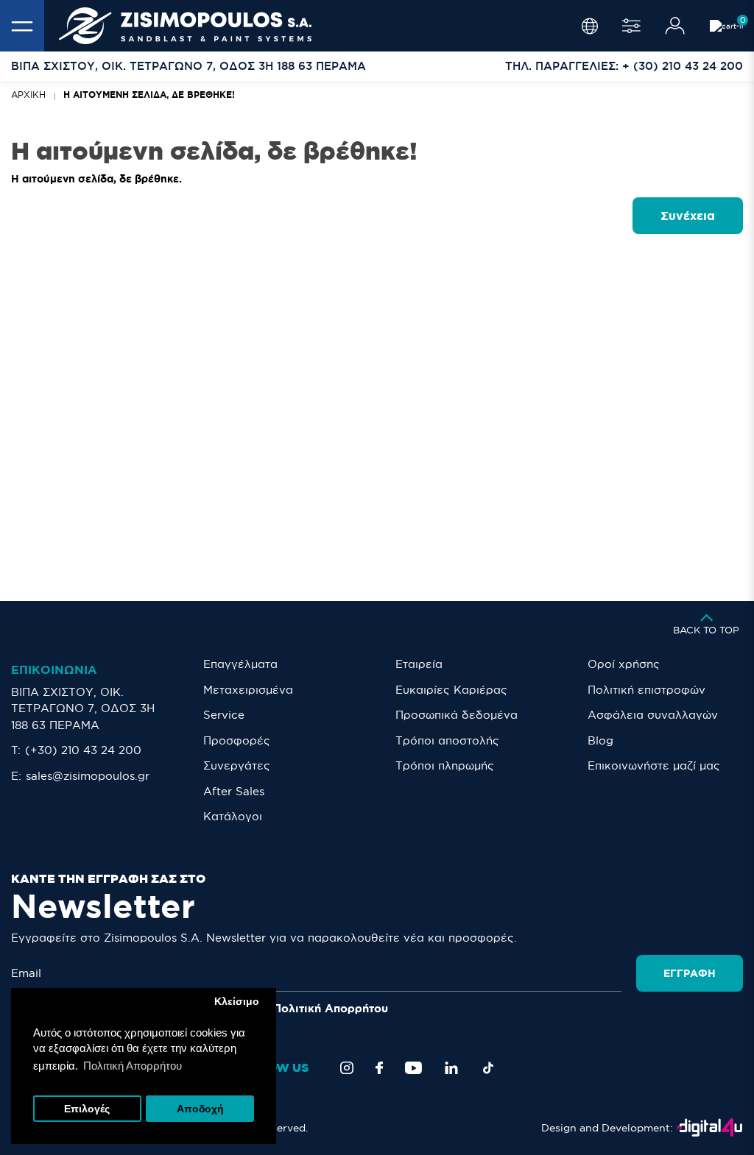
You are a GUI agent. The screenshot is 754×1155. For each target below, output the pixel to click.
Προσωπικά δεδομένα (456, 714)
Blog (600, 740)
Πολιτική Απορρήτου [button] (132, 1065)
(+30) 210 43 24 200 (83, 750)
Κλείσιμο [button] (236, 1001)
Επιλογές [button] (87, 1109)
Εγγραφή (689, 973)
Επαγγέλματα (240, 664)
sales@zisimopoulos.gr (87, 776)
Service (223, 714)
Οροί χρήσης (624, 664)
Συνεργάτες (236, 765)
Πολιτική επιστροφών (646, 689)
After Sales (233, 791)
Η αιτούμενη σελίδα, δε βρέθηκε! (149, 94)
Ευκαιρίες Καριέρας (451, 689)
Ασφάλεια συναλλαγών (653, 714)
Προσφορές (236, 740)
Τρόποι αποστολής (447, 740)
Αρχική (28, 94)
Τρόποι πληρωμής (444, 765)
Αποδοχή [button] (200, 1109)
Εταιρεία (419, 664)
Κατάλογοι (232, 816)
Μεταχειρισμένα (248, 689)
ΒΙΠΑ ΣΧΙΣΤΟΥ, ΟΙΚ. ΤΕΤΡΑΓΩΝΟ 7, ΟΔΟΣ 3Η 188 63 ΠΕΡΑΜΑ (83, 708)
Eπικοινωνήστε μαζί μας (654, 765)
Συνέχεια (687, 215)
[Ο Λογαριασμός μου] (675, 26)
